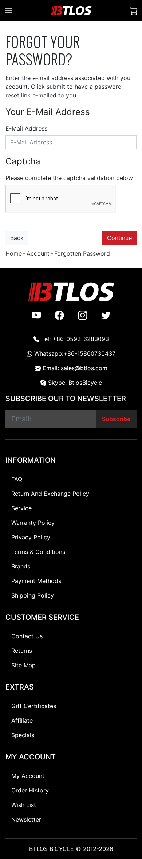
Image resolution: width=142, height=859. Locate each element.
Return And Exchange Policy (50, 493)
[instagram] (82, 315)
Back (17, 237)
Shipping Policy (32, 595)
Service (21, 508)
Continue (119, 237)
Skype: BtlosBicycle (74, 382)
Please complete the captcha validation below (69, 177)
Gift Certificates (33, 706)
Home (13, 253)
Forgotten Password (82, 253)
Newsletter (26, 819)
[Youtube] (36, 315)
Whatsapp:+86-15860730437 (73, 353)
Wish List (23, 804)
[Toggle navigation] (8, 10)
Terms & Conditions (38, 551)
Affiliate (22, 720)
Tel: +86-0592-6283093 (74, 339)
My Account (27, 775)
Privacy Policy (30, 537)
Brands (20, 566)
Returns (21, 650)
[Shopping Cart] (133, 11)
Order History (30, 790)
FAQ (16, 479)
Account (38, 253)
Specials (22, 735)
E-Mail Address (26, 128)
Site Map (23, 665)
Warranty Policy (33, 522)
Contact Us (27, 636)
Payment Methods (36, 580)
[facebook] (59, 315)
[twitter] (106, 315)
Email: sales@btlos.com (74, 368)
